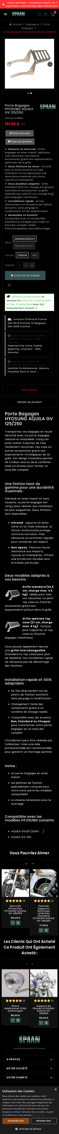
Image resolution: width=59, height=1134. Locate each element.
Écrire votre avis (21, 133)
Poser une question (21, 141)
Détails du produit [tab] (29, 402)
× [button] (55, 1089)
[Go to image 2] (31, 93)
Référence (11, 118)
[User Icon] (46, 14)
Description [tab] (29, 390)
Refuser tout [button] (43, 1121)
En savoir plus (38, 1115)
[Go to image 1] (28, 93)
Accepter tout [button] (16, 1121)
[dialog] (29, 1110)
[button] (29, 1128)
